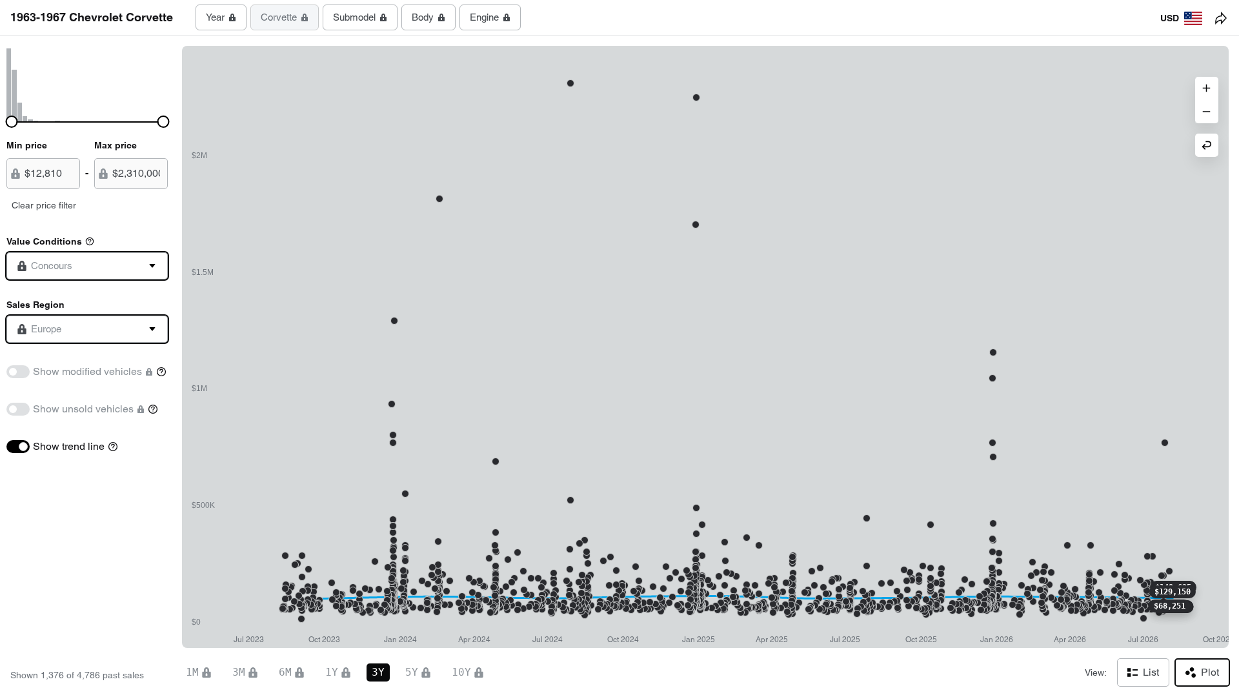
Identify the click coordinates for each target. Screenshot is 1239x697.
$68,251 (1169, 606)
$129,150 (1172, 591)
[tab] (221, 17)
